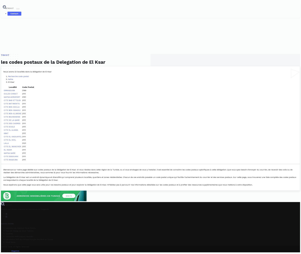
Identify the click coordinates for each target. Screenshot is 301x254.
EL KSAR (8, 150)
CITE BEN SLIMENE (12, 113)
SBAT (6, 133)
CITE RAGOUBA (11, 160)
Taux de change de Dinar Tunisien (19, 231)
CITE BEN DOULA (12, 107)
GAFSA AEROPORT (12, 97)
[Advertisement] (150, 35)
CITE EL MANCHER (12, 146)
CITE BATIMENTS (12, 103)
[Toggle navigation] (17, 8)
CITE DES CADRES (12, 123)
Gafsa (10, 79)
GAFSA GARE (9, 153)
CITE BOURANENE (12, 117)
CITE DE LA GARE (12, 120)
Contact (14, 13)
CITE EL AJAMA (11, 130)
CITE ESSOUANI (11, 156)
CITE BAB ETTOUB (12, 100)
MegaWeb (15, 251)
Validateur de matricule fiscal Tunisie (21, 228)
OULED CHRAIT (11, 94)
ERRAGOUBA (9, 90)
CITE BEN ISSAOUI (12, 110)
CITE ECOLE (9, 127)
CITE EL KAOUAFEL (13, 136)
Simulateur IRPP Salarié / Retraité (19, 237)
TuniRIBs (9, 234)
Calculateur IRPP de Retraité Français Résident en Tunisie (29, 239)
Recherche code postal (18, 76)
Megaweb (45, 209)
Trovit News (11, 242)
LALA (6, 143)
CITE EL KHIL (10, 140)
